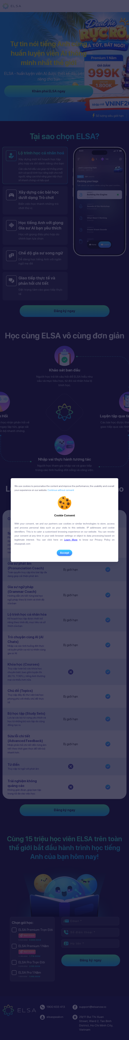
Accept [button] (64, 552)
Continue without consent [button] (60, 490)
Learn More (70, 539)
